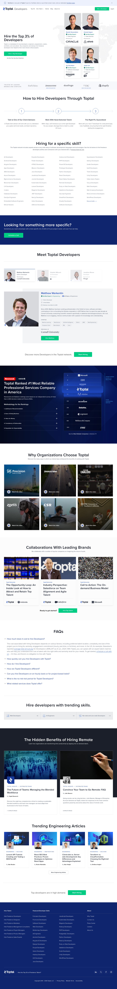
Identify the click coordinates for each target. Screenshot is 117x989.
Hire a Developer (102, 9)
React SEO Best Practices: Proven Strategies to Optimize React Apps (43, 858)
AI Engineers (37, 934)
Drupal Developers (38, 948)
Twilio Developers (92, 172)
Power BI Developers (65, 164)
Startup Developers (93, 161)
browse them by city (77, 150)
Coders (6, 190)
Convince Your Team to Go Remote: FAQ (84, 789)
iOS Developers (38, 958)
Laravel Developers (38, 186)
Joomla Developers (38, 179)
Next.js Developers (38, 197)
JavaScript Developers (39, 175)
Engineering (10, 851)
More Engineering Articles (58, 872)
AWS (84, 322)
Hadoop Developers (39, 955)
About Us (57, 9)
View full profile (73, 21)
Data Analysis (56, 325)
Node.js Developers (65, 927)
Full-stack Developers (39, 916)
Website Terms (70, 981)
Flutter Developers (37, 161)
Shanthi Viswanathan (72, 32)
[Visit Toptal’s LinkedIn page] (96, 972)
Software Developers (65, 205)
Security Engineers (65, 194)
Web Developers (92, 186)
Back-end (20, 851)
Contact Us (90, 920)
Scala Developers (64, 951)
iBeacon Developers (38, 168)
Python (78, 322)
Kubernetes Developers (39, 183)
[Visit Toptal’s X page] (101, 972)
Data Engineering (92, 322)
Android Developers (10, 161)
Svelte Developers (92, 164)
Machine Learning (46, 322)
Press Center (91, 923)
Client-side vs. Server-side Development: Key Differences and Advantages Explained (71, 858)
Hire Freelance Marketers (12, 923)
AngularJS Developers (40, 941)
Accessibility (79, 981)
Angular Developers (10, 164)
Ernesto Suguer (88, 32)
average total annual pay (23, 648)
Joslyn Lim (87, 65)
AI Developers (8, 157)
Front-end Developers (40, 920)
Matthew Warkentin (52, 293)
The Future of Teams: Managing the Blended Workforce (30, 791)
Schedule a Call (14, 235)
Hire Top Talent (68, 610)
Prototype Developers (66, 168)
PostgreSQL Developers (66, 934)
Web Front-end (49, 851)
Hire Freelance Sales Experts (13, 937)
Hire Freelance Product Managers (14, 934)
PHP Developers (64, 161)
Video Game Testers (93, 179)
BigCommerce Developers (12, 179)
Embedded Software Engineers (13, 201)
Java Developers (37, 172)
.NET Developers (37, 194)
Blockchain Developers (11, 183)
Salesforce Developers (66, 190)
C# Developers (8, 186)
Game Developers (38, 951)
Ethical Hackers (9, 205)
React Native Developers (67, 179)
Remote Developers (65, 183)
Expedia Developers (38, 157)
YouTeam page (71, 3)
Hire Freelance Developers (12, 916)
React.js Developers (65, 941)
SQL (64, 325)
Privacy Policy (60, 981)
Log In (112, 9)
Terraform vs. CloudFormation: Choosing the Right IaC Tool (99, 858)
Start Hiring (83, 354)
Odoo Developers (37, 201)
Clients (47, 9)
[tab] (19, 275)
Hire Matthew (49, 338)
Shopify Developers (65, 201)
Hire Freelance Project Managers (14, 930)
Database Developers (10, 194)
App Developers (9, 168)
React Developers (64, 175)
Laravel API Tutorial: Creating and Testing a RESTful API (15, 856)
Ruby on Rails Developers (67, 186)
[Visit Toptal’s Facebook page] (106, 972)
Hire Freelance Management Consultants (17, 927)
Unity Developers (92, 175)
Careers (89, 927)
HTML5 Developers (38, 164)
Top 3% (33, 9)
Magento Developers (38, 190)
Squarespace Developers (95, 157)
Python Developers (65, 172)
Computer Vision (46, 325)
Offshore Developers (38, 205)
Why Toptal (90, 916)
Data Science (57, 322)
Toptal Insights (12, 786)
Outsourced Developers (66, 157)
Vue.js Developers (92, 183)
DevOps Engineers (10, 197)
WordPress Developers (94, 197)
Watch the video (17, 492)
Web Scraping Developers (95, 190)
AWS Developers (9, 172)
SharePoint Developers (66, 197)
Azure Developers (9, 175)
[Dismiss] (112, 3)
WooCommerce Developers (95, 194)
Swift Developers (92, 168)
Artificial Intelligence (68, 322)
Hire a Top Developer (15, 54)
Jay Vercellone (70, 65)
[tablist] (58, 279)
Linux (69, 325)
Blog (51, 9)
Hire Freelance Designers (12, 920)
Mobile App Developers (40, 930)
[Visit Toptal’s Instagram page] (111, 972)
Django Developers (39, 944)
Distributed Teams (26, 786)
